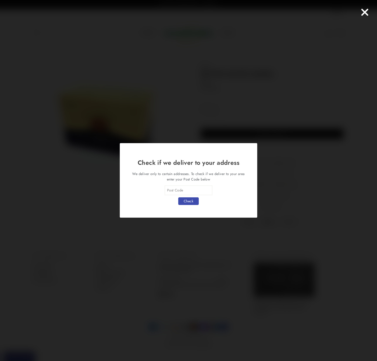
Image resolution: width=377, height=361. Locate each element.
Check (188, 201)
